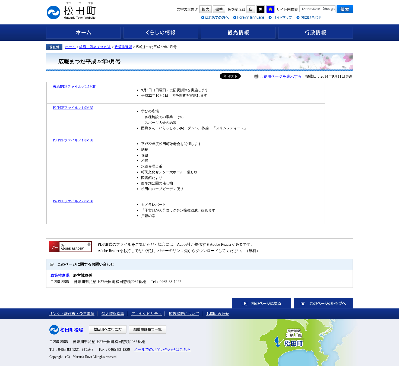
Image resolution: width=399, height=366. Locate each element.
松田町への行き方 (107, 329)
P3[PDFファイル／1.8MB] (73, 140)
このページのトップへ (323, 303)
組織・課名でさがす (95, 47)
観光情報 (238, 33)
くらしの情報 (160, 33)
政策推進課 (123, 47)
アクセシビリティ (146, 313)
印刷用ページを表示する (281, 76)
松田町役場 (71, 330)
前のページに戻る (261, 303)
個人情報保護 (113, 313)
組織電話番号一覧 (147, 329)
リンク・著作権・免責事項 (71, 313)
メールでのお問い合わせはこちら (162, 349)
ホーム (83, 33)
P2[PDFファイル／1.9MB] (73, 108)
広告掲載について (184, 313)
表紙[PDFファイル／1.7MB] (74, 86)
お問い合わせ (217, 313)
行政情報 (315, 33)
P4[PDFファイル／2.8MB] (73, 201)
